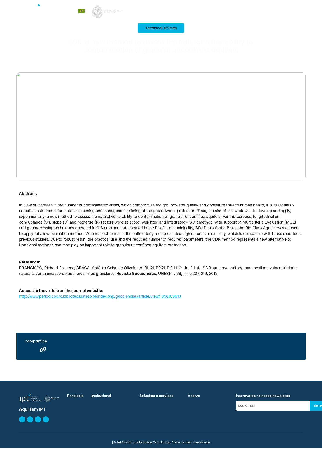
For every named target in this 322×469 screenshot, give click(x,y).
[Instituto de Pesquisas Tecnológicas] (39, 11)
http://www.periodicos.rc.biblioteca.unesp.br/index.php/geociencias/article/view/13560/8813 (100, 296)
